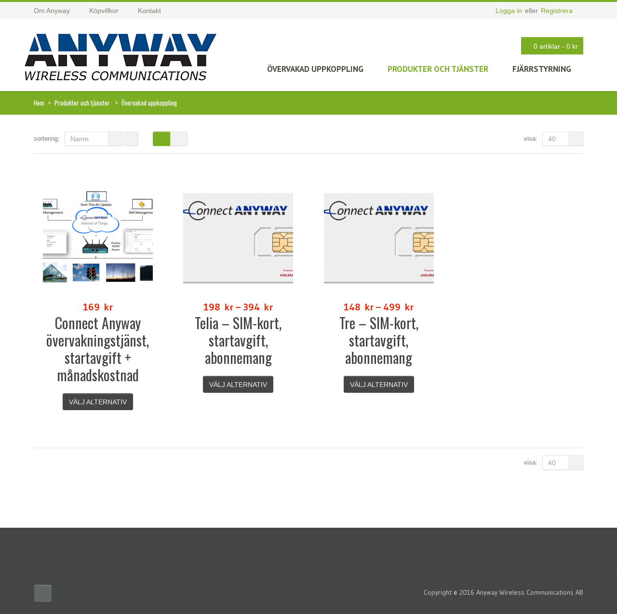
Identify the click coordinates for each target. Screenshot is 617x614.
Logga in (509, 10)
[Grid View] (161, 139)
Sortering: (47, 138)
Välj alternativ (98, 402)
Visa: (530, 138)
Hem (39, 102)
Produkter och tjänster (438, 69)
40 (552, 139)
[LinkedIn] (43, 593)
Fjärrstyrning (541, 69)
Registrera (557, 10)
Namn (79, 139)
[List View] (179, 139)
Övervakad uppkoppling (315, 69)
